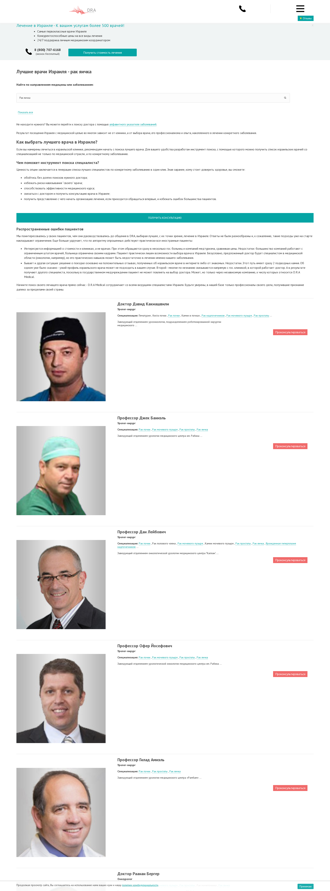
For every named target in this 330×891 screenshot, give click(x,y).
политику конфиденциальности (140, 885)
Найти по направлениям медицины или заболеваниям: (55, 84)
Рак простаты (261, 315)
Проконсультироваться (290, 332)
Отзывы (307, 18)
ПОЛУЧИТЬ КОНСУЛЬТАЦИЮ (165, 218)
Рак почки (174, 315)
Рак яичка (202, 429)
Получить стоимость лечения (102, 52)
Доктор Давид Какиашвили (143, 304)
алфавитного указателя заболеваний (132, 124)
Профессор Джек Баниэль (141, 417)
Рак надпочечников (213, 315)
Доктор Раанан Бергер (138, 873)
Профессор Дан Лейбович (141, 531)
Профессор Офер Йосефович (144, 645)
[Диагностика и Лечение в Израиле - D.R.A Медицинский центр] (82, 10)
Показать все (25, 112)
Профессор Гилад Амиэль (140, 759)
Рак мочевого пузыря (239, 315)
